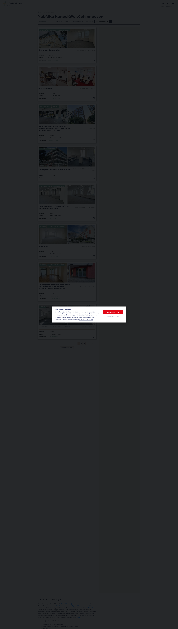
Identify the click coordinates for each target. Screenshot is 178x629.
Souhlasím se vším (113, 312)
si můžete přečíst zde (86, 319)
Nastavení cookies (113, 316)
